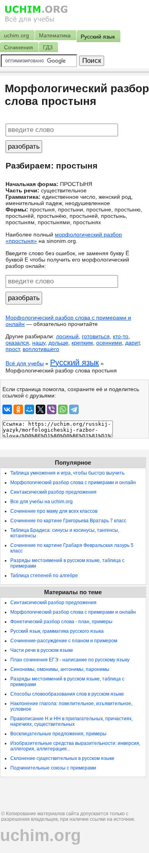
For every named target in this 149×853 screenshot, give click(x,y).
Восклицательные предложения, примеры (58, 734)
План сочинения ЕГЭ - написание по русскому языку (70, 660)
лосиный (67, 336)
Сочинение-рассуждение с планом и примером (63, 641)
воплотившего (41, 349)
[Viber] (51, 409)
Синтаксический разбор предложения (53, 492)
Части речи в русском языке (41, 650)
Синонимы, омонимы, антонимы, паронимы (59, 669)
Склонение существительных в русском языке (62, 758)
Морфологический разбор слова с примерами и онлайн (73, 482)
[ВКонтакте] (7, 409)
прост (12, 349)
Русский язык (74, 362)
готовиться (96, 336)
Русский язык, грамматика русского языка (57, 631)
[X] (40, 409)
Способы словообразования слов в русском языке (67, 694)
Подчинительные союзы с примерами (53, 768)
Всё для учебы (25, 363)
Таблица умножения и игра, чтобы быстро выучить (67, 473)
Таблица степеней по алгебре (44, 575)
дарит (132, 342)
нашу (38, 342)
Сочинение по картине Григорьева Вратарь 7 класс (68, 520)
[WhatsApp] (63, 409)
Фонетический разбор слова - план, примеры (61, 621)
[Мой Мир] (29, 409)
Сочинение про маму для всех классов (53, 511)
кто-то (120, 336)
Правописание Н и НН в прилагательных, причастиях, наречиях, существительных (71, 721)
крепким (82, 342)
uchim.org (40, 835)
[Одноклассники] (18, 409)
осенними (109, 342)
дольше (58, 342)
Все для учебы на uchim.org (41, 501)
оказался (17, 342)
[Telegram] (74, 409)
